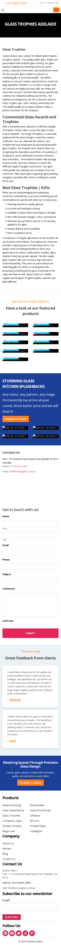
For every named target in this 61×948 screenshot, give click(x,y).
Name (5, 516)
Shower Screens (11, 826)
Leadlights (36, 831)
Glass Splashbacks (13, 810)
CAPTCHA (7, 621)
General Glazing (11, 805)
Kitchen (6, 848)
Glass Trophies (11, 815)
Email (5, 545)
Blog (5, 854)
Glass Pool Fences (40, 810)
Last (5, 539)
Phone (6, 559)
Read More (11, 323)
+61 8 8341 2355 (16, 3)
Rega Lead (8, 831)
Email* (6, 900)
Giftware (35, 815)
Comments (8, 588)
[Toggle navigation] (56, 9)
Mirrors (34, 821)
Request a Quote (15, 419)
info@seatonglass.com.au (22, 471)
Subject (6, 574)
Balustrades (37, 805)
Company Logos (12, 821)
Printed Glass (38, 826)
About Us (8, 843)
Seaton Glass (35, 941)
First (5, 528)
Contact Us (8, 859)
